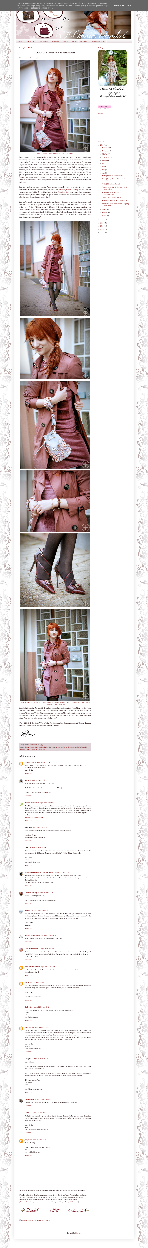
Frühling (41, 747)
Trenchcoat (38, 749)
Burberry (27, 747)
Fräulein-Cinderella (32, 948)
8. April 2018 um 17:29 (38, 847)
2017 (102, 220)
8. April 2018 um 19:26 (40, 910)
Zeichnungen (44, 41)
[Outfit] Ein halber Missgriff (111, 184)
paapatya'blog (46, 792)
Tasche (33, 749)
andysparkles (29, 1099)
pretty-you (28, 982)
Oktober (105, 154)
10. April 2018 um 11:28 (39, 1059)
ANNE (27, 1112)
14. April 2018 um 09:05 (38, 1113)
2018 (102, 145)
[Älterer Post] (78, 1213)
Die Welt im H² (32, 41)
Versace (45, 749)
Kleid (52, 747)
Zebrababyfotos (63, 192)
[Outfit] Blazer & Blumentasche (112, 176)
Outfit (78, 747)
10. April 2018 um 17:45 (42, 1099)
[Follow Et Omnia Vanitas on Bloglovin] (104, 108)
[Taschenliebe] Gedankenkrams (112, 197)
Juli (103, 163)
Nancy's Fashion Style (32, 935)
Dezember (105, 148)
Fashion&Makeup (31, 892)
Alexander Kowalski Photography (51, 153)
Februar (105, 212)
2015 (102, 226)
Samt (28, 749)
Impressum (83, 41)
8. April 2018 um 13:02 (46, 802)
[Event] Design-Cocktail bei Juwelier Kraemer (114, 180)
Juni (103, 167)
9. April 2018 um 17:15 (40, 982)
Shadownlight (29, 762)
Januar (104, 216)
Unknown (28, 1027)
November (105, 151)
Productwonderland (32, 966)
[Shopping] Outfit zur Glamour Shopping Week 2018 (115, 204)
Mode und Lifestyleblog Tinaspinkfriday (39, 872)
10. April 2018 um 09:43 (41, 1007)
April (104, 173)
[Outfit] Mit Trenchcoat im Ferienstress (114, 200)
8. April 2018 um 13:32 (39, 827)
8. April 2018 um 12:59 (38, 780)
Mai (103, 170)
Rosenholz (23, 749)
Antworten (28, 773)
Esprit (32, 747)
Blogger (77, 1233)
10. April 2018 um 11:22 (40, 1027)
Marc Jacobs (58, 747)
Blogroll (65, 41)
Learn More (119, 6)
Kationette (28, 1007)
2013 (102, 232)
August (104, 160)
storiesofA (28, 910)
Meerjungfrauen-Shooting (68, 189)
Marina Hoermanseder (69, 747)
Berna (27, 780)
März (104, 209)
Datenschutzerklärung (98, 41)
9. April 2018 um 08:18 (48, 935)
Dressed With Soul (31, 802)
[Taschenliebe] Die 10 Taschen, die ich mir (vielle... (114, 188)
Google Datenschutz (71, 1202)
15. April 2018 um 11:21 (38, 1140)
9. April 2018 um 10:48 (47, 966)
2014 (102, 229)
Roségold (83, 747)
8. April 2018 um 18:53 (46, 892)
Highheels (47, 747)
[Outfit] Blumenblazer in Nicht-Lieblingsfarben (112, 193)
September (106, 157)
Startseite (20, 41)
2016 (102, 223)
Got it (129, 6)
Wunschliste (55, 41)
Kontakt (74, 41)
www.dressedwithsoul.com (34, 817)
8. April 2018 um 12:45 (43, 762)
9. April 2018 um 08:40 (47, 949)
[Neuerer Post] (31, 1213)
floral (36, 747)
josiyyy (27, 1139)
